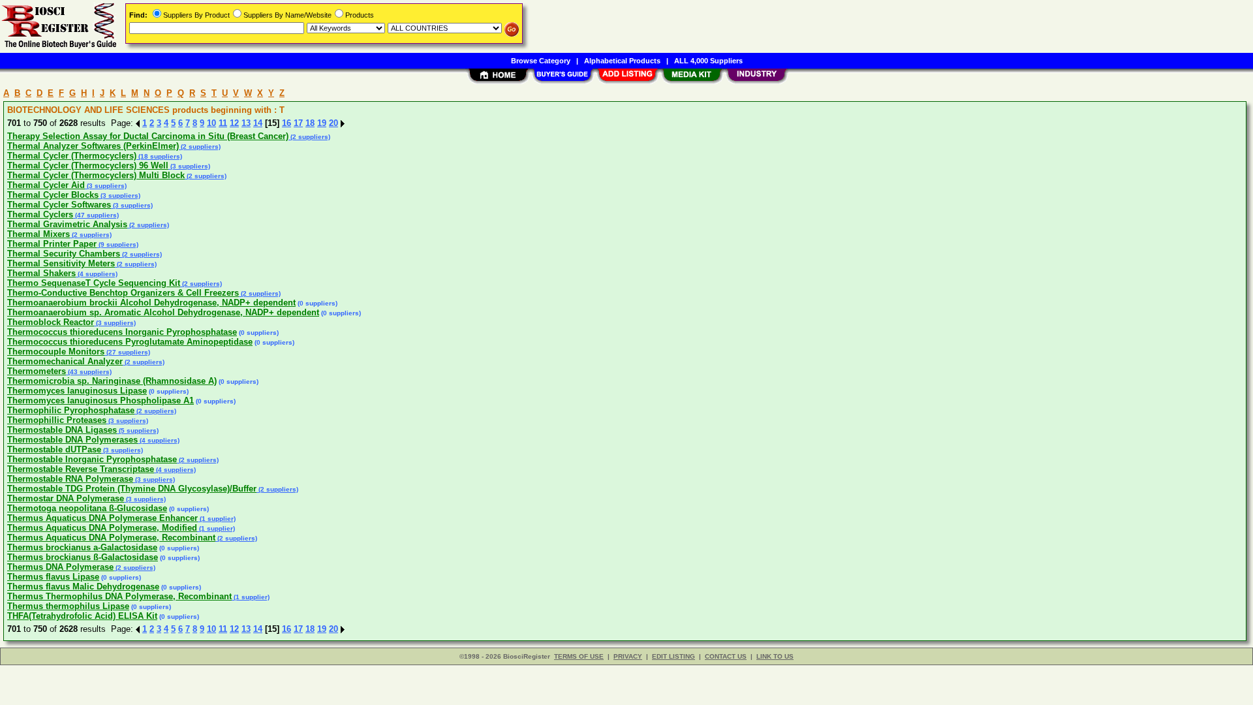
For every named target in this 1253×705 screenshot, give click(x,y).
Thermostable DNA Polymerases (72, 440)
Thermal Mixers (38, 234)
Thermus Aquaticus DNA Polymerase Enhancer (102, 518)
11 (223, 123)
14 (257, 123)
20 (333, 123)
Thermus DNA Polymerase (60, 567)
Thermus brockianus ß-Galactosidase (82, 557)
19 (321, 123)
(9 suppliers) (117, 244)
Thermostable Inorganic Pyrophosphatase (92, 459)
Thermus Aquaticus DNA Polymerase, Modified (102, 528)
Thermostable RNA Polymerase (70, 479)
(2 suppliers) (309, 136)
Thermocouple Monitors (55, 351)
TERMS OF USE (579, 656)
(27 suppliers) (127, 352)
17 (298, 123)
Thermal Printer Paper (52, 244)
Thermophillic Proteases (56, 420)
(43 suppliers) (89, 371)
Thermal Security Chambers (63, 253)
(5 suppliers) (138, 430)
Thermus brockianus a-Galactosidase (82, 547)
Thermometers (36, 371)
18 (310, 123)
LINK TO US (775, 656)
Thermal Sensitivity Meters (61, 263)
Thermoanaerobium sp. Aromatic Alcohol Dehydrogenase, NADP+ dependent (163, 312)
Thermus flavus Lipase (53, 577)
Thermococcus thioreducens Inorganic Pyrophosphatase (122, 332)
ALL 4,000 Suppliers (708, 61)
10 (211, 123)
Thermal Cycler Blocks (53, 195)
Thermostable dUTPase (54, 449)
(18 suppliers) (159, 156)
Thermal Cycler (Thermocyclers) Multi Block (96, 175)
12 (234, 123)
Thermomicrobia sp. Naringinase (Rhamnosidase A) (112, 381)
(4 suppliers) (96, 273)
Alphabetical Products (622, 61)
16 (286, 123)
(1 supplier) (217, 518)
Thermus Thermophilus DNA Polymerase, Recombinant (119, 596)
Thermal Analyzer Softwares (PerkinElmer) (93, 146)
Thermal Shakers (41, 273)
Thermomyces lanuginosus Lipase (77, 391)
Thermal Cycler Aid (46, 185)
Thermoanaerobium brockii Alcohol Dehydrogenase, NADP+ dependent (151, 302)
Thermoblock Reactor (50, 322)
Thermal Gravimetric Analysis (67, 224)
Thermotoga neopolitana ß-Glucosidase (87, 508)
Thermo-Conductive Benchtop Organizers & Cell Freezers (123, 293)
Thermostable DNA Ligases (62, 430)
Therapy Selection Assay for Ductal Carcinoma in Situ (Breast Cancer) (147, 136)
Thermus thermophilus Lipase (68, 606)
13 (246, 123)
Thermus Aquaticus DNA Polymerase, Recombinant (111, 537)
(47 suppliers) (96, 215)
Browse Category (540, 61)
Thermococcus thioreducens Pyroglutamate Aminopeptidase (130, 342)
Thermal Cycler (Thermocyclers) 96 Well (87, 165)
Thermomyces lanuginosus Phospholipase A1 (100, 400)
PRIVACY (627, 656)
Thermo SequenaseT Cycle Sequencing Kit (93, 283)
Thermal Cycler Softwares (59, 205)
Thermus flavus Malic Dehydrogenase (83, 586)
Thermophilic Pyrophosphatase (70, 410)
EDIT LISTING (673, 656)
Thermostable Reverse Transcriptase (80, 469)
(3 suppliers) (189, 166)
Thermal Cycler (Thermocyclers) (71, 156)
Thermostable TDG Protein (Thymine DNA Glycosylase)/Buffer (131, 489)
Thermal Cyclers (40, 214)
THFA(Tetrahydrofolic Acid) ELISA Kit (82, 616)
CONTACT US (726, 656)
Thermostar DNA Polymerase (65, 498)
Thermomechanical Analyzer (65, 361)
